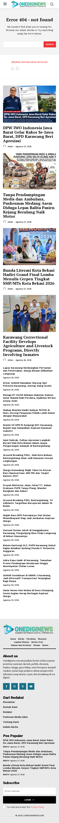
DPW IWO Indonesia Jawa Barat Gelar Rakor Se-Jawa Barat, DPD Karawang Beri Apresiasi (28, 134)
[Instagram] (14, 686)
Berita (6, 747)
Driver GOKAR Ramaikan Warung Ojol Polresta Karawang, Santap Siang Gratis (27, 384)
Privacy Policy (37, 807)
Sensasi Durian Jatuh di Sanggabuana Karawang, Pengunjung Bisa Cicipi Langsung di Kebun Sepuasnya (29, 533)
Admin (10, 146)
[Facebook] (6, 686)
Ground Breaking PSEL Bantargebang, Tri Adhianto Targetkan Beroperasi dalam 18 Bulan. (28, 503)
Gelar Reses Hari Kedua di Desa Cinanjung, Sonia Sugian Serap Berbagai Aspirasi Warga (28, 593)
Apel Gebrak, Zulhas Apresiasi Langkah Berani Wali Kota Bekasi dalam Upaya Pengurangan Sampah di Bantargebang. (27, 443)
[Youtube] (31, 686)
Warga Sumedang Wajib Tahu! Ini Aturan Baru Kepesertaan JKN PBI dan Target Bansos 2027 (27, 473)
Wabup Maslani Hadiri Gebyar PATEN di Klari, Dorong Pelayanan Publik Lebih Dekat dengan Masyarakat (29, 413)
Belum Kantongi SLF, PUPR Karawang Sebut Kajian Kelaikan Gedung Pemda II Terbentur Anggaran (29, 548)
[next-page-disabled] (17, 68)
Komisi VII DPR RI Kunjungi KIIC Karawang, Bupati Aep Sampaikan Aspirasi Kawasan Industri (28, 428)
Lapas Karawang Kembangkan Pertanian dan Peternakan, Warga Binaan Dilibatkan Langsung (28, 370)
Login (28, 800)
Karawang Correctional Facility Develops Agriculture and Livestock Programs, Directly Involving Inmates (28, 346)
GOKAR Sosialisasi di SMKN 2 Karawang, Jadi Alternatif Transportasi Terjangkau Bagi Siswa (27, 578)
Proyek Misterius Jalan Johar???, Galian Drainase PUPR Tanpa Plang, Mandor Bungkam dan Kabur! (27, 488)
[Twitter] (22, 686)
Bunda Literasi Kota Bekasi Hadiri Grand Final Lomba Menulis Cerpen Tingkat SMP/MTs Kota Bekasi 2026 (28, 277)
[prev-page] (12, 68)
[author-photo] (5, 146)
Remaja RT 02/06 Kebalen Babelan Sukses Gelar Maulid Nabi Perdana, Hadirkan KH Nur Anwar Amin (29, 398)
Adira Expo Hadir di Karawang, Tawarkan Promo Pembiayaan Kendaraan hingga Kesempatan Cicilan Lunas (27, 563)
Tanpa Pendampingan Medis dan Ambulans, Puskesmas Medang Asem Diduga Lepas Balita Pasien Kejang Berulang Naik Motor (29, 205)
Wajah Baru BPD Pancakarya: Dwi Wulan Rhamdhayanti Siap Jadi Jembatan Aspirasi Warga (28, 518)
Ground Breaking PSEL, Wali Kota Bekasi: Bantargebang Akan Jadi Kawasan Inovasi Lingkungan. (28, 458)
